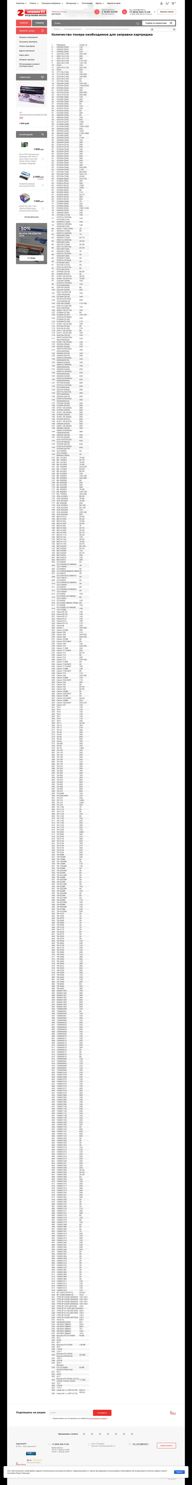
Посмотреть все (32, 217)
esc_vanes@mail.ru (137, 10)
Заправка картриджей (28, 37)
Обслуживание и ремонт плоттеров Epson (29, 65)
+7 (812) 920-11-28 (139, 12)
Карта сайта (24, 55)
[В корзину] (42, 159)
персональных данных (98, 1418)
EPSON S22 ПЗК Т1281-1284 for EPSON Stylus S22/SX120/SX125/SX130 (28, 208)
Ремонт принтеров (27, 46)
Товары (39, 23)
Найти (138, 24)
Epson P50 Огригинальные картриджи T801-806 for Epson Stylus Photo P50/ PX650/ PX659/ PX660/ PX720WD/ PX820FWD (29, 159)
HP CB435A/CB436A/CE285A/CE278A (33, 114)
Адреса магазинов (27, 51)
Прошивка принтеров (28, 42)
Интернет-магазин (26, 60)
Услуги (24, 23)
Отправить (102, 1413)
